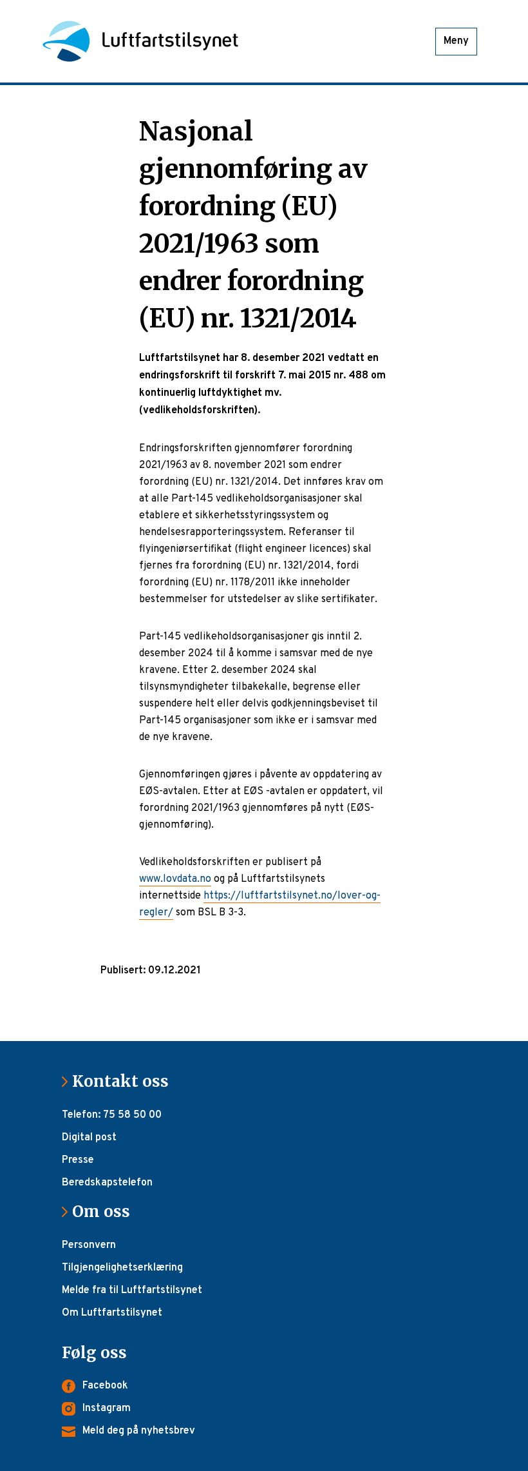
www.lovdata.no (175, 879)
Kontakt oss (125, 1081)
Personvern (89, 1245)
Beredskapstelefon (107, 1182)
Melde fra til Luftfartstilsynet (132, 1290)
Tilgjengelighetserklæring (122, 1268)
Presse (78, 1160)
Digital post (89, 1137)
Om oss (106, 1212)
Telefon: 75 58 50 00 (112, 1115)
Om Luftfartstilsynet (112, 1313)
